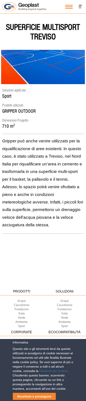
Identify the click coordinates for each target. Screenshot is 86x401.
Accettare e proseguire (34, 396)
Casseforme (21, 305)
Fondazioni (21, 309)
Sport (6, 96)
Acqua (21, 300)
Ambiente (21, 322)
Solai (21, 313)
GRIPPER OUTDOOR (19, 111)
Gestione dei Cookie (53, 371)
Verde (21, 317)
